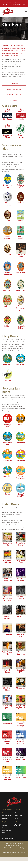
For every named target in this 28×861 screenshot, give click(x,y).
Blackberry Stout (7, 689)
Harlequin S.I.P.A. (21, 327)
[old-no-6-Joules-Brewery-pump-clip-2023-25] (21, 192)
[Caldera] (7, 315)
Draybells (7, 254)
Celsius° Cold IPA (20, 495)
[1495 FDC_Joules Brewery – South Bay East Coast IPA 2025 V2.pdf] (21, 354)
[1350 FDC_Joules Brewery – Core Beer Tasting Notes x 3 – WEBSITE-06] (7, 108)
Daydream (21, 460)
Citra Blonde (7, 119)
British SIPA (7, 724)
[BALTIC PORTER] (21, 749)
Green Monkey (21, 136)
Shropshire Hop (7, 186)
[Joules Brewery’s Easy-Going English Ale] (21, 695)
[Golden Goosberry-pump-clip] (21, 641)
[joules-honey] (7, 586)
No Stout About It (20, 597)
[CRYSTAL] (21, 295)
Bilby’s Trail (20, 290)
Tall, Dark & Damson (20, 580)
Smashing (20, 616)
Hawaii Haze (21, 364)
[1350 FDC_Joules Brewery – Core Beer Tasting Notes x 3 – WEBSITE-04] (7, 124)
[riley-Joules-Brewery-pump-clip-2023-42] (7, 414)
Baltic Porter (21, 759)
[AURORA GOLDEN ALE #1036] (7, 767)
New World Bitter (20, 544)
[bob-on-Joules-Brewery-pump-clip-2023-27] (21, 210)
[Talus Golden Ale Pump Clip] (7, 641)
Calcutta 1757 (20, 186)
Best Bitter (7, 290)
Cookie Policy (20, 848)
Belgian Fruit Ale (7, 760)
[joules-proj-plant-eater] (21, 550)
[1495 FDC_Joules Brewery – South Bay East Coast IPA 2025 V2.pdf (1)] (21, 262)
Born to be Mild (21, 635)
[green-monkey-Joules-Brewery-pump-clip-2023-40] (21, 124)
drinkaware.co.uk (7, 838)
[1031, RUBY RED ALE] (7, 731)
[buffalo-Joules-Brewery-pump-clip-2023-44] (21, 414)
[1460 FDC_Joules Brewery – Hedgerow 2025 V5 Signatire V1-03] (21, 432)
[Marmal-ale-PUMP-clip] (21, 677)
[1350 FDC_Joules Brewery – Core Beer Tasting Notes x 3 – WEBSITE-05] (21, 108)
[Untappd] (15, 825)
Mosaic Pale (20, 272)
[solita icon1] (7, 483)
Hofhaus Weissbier (21, 742)
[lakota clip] (7, 210)
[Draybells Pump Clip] (7, 244)
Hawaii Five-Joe (7, 443)
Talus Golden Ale (7, 653)
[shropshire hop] (7, 174)
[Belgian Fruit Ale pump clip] (7, 749)
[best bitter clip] (7, 280)
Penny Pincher (7, 238)
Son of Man (7, 634)
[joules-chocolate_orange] (7, 568)
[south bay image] (7, 465)
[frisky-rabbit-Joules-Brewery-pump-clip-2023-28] (21, 226)
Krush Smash (21, 777)
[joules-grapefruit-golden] (7, 550)
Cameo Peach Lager (20, 477)
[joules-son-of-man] (7, 624)
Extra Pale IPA (21, 671)
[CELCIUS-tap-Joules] (21, 483)
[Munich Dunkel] (7, 659)
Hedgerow (21, 442)
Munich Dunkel (7, 671)
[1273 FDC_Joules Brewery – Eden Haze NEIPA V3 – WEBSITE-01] (7, 354)
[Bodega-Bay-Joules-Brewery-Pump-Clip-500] (7, 450)
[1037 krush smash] (21, 767)
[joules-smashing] (21, 606)
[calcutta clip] (21, 174)
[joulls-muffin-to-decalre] (7, 606)
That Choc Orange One (7, 580)
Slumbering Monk (7, 136)
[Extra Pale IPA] (21, 659)
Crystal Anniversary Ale (20, 308)
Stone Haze (7, 380)
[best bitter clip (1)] (21, 280)
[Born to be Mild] (21, 624)
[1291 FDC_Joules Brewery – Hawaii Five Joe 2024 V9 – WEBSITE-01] (7, 432)
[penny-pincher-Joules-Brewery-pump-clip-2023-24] (7, 226)
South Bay (7, 476)
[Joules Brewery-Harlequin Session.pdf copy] (21, 315)
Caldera (7, 326)
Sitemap (12, 848)
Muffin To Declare (7, 617)
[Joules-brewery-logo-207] (7, 9)
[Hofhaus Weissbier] (21, 731)
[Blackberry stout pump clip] (7, 677)
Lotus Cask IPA (7, 544)
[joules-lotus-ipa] (7, 532)
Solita (7, 494)
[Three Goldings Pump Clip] (21, 713)
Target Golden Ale (7, 273)
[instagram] (20, 825)
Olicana (7, 306)
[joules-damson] (21, 568)
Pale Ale (21, 119)
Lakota (7, 221)
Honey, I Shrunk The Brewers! (7, 598)
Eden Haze (7, 364)
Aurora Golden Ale (7, 778)
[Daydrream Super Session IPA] (21, 450)
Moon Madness (7, 204)
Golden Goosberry (20, 653)
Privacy (6, 848)
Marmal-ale (20, 688)
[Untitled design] (7, 295)
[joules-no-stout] (21, 586)
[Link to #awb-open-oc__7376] (26, 12)
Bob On (21, 221)
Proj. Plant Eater (21, 562)
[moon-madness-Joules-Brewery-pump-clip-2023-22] (7, 192)
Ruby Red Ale (7, 742)
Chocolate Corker (21, 255)
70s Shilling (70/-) (7, 707)
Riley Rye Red (7, 425)
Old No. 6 (20, 203)
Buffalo (20, 424)
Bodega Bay (7, 460)
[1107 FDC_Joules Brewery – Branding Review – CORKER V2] (21, 244)
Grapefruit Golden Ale (7, 562)
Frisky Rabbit (20, 238)
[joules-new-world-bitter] (21, 532)
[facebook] (24, 825)
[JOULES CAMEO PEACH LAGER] (21, 465)
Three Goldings (20, 725)
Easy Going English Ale (20, 707)
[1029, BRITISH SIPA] (7, 713)
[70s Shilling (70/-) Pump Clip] (7, 695)
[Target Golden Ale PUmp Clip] (7, 262)
